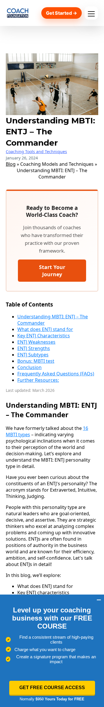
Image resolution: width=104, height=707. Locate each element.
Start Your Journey (52, 270)
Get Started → (61, 13)
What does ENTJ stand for (45, 329)
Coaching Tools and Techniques (36, 151)
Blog (11, 164)
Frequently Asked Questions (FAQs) (55, 374)
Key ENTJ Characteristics (43, 335)
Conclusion (29, 367)
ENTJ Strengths (33, 348)
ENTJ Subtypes (33, 354)
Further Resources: (38, 380)
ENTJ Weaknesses (36, 342)
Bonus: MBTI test (35, 361)
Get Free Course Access (52, 687)
